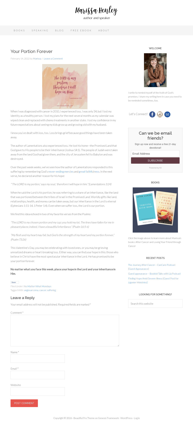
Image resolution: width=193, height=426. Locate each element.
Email (15, 368)
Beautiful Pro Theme (84, 418)
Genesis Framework (108, 418)
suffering (51, 290)
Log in (137, 418)
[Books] (155, 210)
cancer (42, 290)
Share (13, 282)
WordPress (126, 418)
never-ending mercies (61, 171)
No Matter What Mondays (37, 286)
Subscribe (155, 160)
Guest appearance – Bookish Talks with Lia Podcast (154, 273)
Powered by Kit (155, 167)
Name (15, 352)
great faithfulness (89, 171)
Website (16, 385)
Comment (17, 312)
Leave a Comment (53, 58)
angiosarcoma (31, 290)
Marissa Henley (96, 14)
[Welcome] (155, 70)
